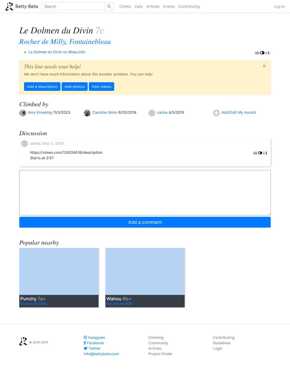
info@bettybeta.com (101, 354)
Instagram (96, 337)
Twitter (94, 348)
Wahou (118, 298)
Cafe (139, 6)
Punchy (33, 298)
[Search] (109, 6)
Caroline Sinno (105, 112)
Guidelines (222, 343)
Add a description (42, 86)
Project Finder (160, 354)
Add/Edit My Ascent (239, 112)
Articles (153, 6)
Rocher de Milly (42, 41)
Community (158, 343)
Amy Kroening (40, 112)
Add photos (75, 86)
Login (217, 348)
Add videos (101, 86)
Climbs (125, 6)
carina (163, 112)
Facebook (95, 343)
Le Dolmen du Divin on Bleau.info (56, 52)
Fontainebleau (90, 41)
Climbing (156, 337)
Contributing (189, 6)
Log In (279, 6)
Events (169, 6)
